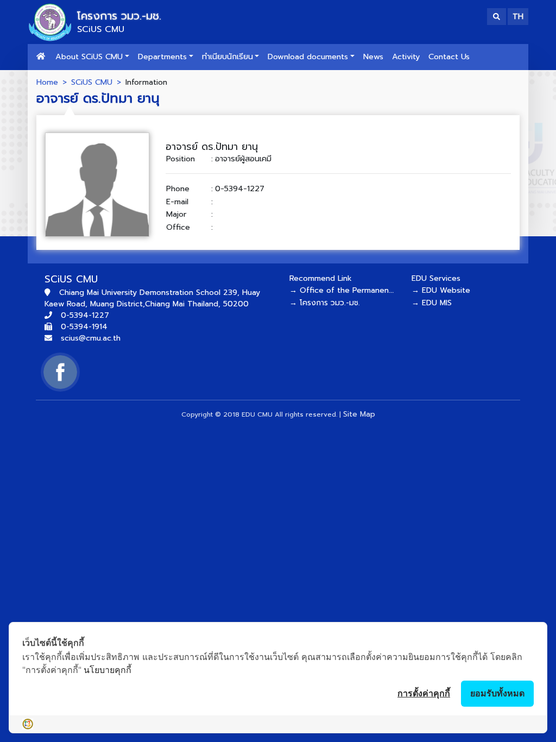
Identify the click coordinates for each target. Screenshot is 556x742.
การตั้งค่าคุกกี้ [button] (423, 693)
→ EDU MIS (432, 303)
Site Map (359, 414)
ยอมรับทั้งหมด (497, 693)
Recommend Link (320, 278)
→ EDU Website (441, 290)
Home (47, 82)
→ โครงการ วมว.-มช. (324, 303)
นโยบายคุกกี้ (107, 669)
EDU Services (436, 278)
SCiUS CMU (91, 82)
